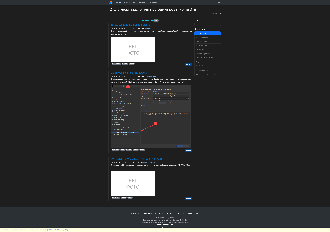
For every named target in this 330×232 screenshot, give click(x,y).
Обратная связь (165, 213)
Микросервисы (150, 162)
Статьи (118, 3)
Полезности (148, 28)
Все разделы (201, 33)
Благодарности (150, 213)
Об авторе (153, 3)
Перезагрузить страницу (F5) (56, 230)
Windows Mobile (202, 37)
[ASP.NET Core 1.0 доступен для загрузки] (151, 183)
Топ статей (142, 3)
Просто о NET (201, 41)
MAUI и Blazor (201, 66)
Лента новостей (130, 3)
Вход (218, 3)
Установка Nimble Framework (129, 72)
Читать (188, 64)
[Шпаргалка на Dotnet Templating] (151, 49)
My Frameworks (150, 76)
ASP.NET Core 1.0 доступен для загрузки (136, 158)
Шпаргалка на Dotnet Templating (130, 24)
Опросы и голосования (205, 62)
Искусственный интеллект (206, 74)
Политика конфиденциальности (187, 213)
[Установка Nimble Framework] (151, 116)
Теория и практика (203, 54)
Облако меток (136, 213)
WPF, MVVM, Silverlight (204, 58)
